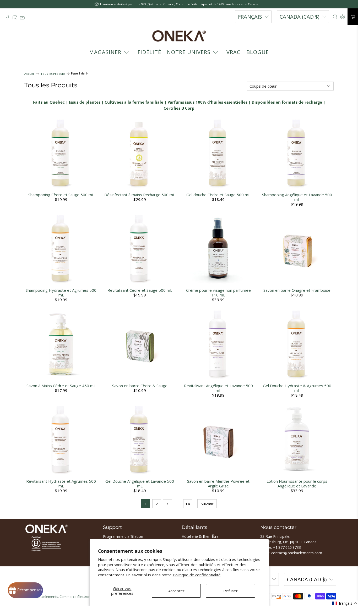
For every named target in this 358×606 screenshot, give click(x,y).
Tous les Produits (53, 73)
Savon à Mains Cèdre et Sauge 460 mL (61, 385)
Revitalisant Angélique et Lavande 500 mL (218, 388)
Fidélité (149, 52)
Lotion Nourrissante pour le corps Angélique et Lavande (297, 483)
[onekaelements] (179, 36)
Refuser (230, 590)
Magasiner (105, 52)
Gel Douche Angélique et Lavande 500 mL (139, 483)
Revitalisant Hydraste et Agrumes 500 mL (61, 483)
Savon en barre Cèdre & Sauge (139, 385)
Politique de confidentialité (197, 574)
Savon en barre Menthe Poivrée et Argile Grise (218, 483)
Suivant (207, 503)
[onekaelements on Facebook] (9, 19)
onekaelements (46, 596)
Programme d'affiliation (123, 536)
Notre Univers (188, 52)
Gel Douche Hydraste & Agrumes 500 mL (297, 388)
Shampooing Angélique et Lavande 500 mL (297, 197)
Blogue (257, 52)
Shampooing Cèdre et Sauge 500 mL (61, 194)
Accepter (176, 590)
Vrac (233, 52)
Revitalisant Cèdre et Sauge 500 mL (139, 290)
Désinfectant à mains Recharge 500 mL (139, 194)
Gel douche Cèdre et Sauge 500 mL (218, 194)
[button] (345, 603)
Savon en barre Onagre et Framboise (296, 290)
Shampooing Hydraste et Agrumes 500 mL (61, 292)
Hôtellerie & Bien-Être (200, 536)
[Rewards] (25, 590)
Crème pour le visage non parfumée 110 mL (218, 292)
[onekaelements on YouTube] (23, 19)
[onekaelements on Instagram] (16, 19)
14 (187, 503)
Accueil (29, 73)
